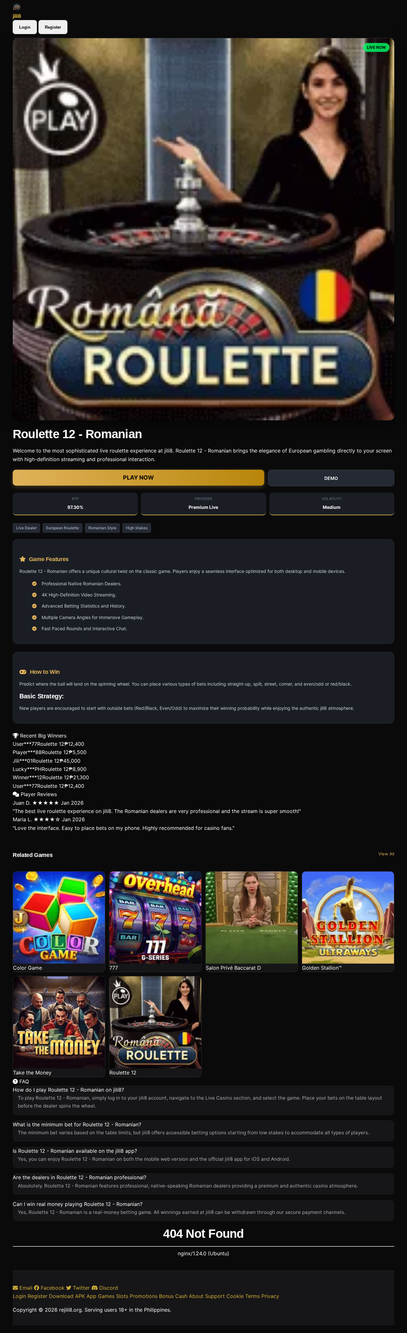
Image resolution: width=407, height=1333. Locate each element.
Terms (252, 1296)
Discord (108, 1288)
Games (106, 1296)
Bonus (166, 1296)
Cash (181, 1296)
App (91, 1296)
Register (53, 27)
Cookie (235, 1296)
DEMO (331, 478)
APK (80, 1296)
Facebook (52, 1288)
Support (215, 1296)
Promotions (143, 1296)
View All (386, 853)
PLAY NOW (138, 477)
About (196, 1296)
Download (61, 1296)
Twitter (80, 1288)
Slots (122, 1296)
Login (25, 27)
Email (25, 1288)
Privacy (270, 1296)
